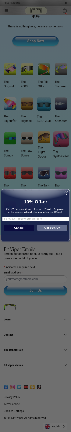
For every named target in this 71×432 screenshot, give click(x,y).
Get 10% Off (52, 227)
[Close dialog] (66, 192)
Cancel (18, 227)
